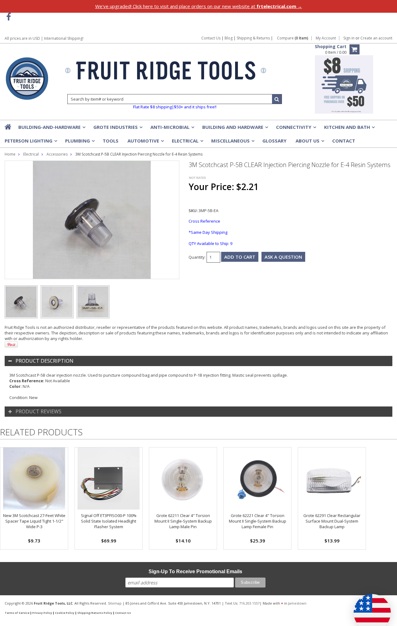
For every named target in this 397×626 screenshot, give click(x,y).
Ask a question (283, 257)
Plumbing (79, 142)
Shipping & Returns (254, 38)
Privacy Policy (42, 613)
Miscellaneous (232, 142)
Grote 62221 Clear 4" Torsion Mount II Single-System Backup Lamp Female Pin (257, 521)
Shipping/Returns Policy (94, 613)
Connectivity (295, 129)
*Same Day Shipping (208, 232)
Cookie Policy (64, 613)
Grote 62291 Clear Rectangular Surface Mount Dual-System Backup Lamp (331, 521)
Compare (292, 38)
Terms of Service (17, 613)
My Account (326, 38)
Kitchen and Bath (349, 129)
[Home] (8, 126)
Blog (229, 38)
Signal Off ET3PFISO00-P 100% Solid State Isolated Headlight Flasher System (108, 521)
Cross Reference (204, 221)
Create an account (376, 38)
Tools (110, 141)
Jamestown (297, 603)
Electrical (187, 142)
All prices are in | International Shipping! (44, 38)
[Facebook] (8, 17)
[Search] (277, 99)
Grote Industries (117, 129)
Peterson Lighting (30, 142)
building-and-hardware (51, 129)
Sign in (349, 38)
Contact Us (211, 38)
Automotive (145, 142)
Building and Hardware (234, 129)
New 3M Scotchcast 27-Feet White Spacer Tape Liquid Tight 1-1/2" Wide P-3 (34, 521)
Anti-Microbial (171, 129)
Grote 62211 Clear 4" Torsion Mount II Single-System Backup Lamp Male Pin (183, 521)
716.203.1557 (249, 603)
